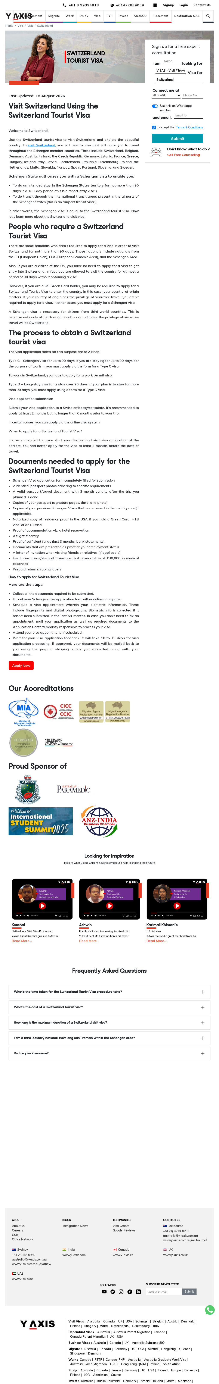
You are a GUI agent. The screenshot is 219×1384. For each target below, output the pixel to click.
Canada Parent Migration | (89, 1336)
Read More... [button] (22, 941)
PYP (110, 16)
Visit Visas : (77, 1321)
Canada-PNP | (116, 1360)
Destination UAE (187, 16)
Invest (123, 16)
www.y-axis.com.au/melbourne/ (185, 1240)
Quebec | (185, 1349)
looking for (192, 64)
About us (18, 1226)
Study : (73, 1370)
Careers (17, 1230)
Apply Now (21, 665)
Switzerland (45, 25)
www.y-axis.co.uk (175, 1255)
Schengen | (143, 1321)
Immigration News (75, 1226)
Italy (156, 1326)
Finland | (76, 1326)
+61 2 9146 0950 (23, 1255)
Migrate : (75, 1349)
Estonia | (145, 1381)
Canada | (110, 1321)
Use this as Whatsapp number (176, 108)
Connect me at (165, 90)
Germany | (121, 1349)
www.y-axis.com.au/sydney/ (31, 1264)
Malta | (105, 1326)
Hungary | (91, 1326)
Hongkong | (169, 1349)
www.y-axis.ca (123, 1255)
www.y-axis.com (74, 1255)
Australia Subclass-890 (148, 1343)
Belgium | (159, 1321)
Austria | (173, 1321)
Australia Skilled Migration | (89, 1364)
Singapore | (78, 1353)
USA (120, 1336)
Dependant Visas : (82, 1332)
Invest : (73, 1381)
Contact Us (202, 5)
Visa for (195, 73)
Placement (160, 16)
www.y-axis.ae (22, 1279)
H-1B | (114, 1364)
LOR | (88, 1375)
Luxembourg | (141, 1326)
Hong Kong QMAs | (134, 1364)
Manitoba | (185, 1381)
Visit (30, 25)
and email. (162, 118)
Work (70, 16)
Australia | (94, 1321)
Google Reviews (124, 1230)
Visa (97, 16)
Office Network (22, 1239)
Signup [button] (168, 5)
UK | (121, 1321)
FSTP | (99, 1360)
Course (116, 1375)
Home (9, 25)
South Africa (171, 1364)
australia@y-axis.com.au (180, 1236)
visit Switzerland (41, 145)
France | (117, 1370)
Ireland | (155, 1364)
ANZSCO (140, 16)
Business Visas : (80, 1343)
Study (84, 16)
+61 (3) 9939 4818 (175, 1231)
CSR (15, 1235)
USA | (130, 1321)
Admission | (101, 1375)
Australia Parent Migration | (132, 1332)
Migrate (54, 16)
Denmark (94, 1353)
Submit (177, 138)
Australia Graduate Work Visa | (166, 1360)
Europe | (177, 1370)
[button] (42, 899)
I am (156, 64)
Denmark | (188, 1321)
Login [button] (183, 5)
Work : (73, 1360)
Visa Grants (121, 1226)
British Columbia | (109, 1381)
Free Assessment (29, 16)
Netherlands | (120, 1326)
